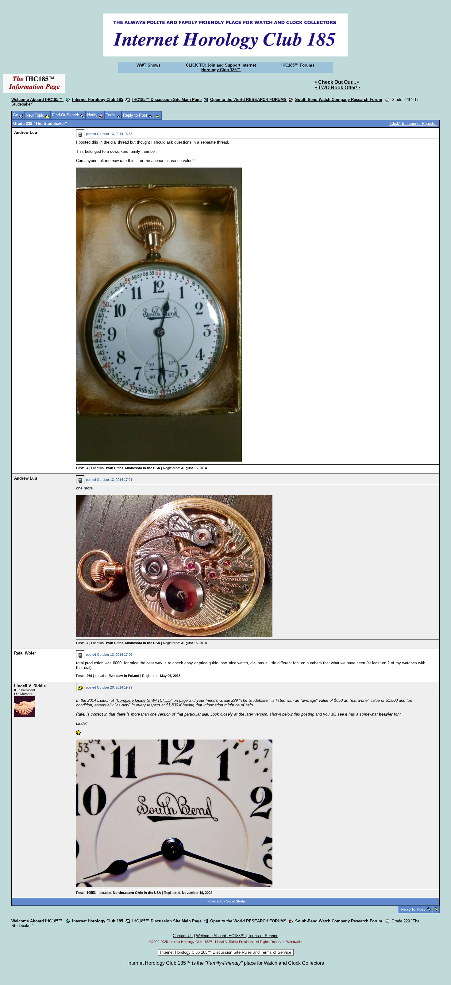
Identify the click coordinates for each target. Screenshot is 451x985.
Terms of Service (263, 935)
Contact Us (183, 935)
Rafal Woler (25, 653)
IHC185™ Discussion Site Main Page (167, 99)
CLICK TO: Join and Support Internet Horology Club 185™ (221, 67)
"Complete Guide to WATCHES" (143, 700)
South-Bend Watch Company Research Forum (338, 99)
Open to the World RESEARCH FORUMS (248, 99)
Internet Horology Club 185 (97, 99)
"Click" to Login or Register (413, 123)
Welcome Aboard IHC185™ (37, 99)
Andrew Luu (25, 132)
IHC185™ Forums (297, 65)
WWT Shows (148, 65)
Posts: (82, 468)
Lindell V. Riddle (30, 686)
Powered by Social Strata (226, 901)
